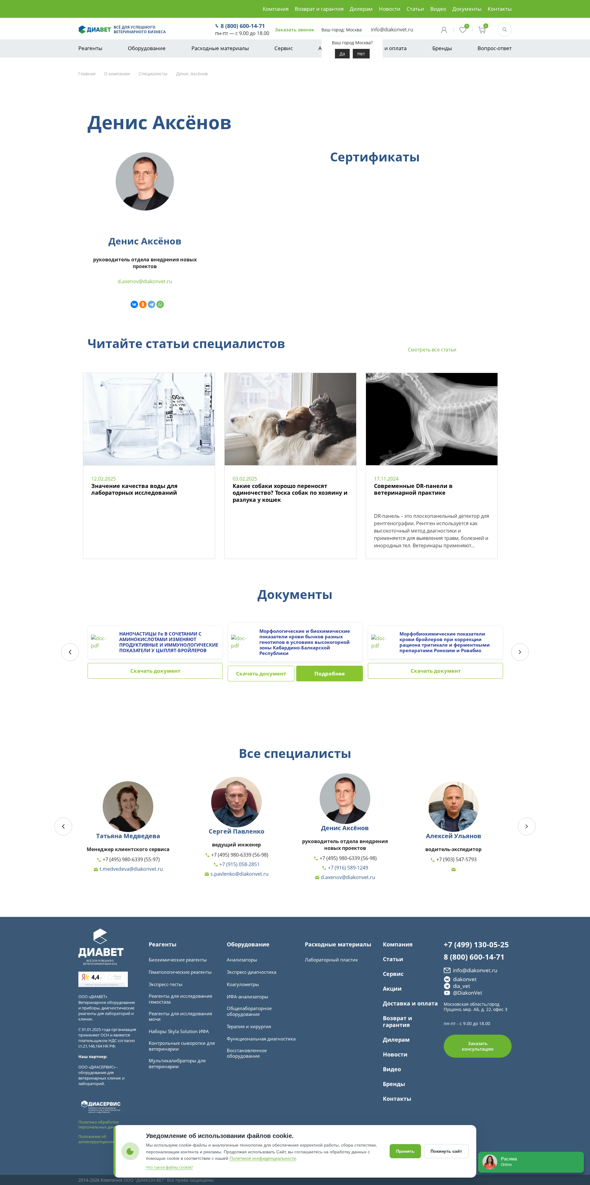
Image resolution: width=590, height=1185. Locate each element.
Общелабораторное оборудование (249, 1011)
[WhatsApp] (160, 304)
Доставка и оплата (383, 48)
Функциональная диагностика (261, 1039)
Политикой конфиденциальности (263, 1158)
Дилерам (361, 8)
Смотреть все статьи (432, 349)
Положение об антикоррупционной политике (108, 1139)
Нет (361, 54)
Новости (389, 8)
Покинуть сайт (446, 1151)
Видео (438, 8)
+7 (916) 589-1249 (347, 868)
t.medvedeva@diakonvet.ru (130, 869)
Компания (276, 8)
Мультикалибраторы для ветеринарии (177, 1063)
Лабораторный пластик (331, 960)
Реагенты (90, 48)
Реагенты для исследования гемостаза (180, 999)
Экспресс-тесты (166, 984)
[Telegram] (151, 304)
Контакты (500, 8)
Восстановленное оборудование (247, 1053)
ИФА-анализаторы (247, 997)
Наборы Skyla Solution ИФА (179, 1031)
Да (342, 54)
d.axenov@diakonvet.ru (145, 281)
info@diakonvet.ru (392, 29)
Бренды (442, 48)
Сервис (283, 48)
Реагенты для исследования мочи (180, 1016)
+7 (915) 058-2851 (239, 864)
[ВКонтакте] (134, 304)
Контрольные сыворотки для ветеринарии (182, 1046)
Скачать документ (155, 670)
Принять (405, 1151)
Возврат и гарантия (319, 8)
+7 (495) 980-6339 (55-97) (130, 859)
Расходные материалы (220, 48)
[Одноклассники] (143, 304)
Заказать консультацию (478, 1046)
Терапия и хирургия (249, 1026)
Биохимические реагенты (178, 960)
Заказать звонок (294, 30)
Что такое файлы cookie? (169, 1167)
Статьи (415, 8)
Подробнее (329, 673)
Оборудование (147, 48)
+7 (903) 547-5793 (456, 859)
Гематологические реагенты (180, 972)
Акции (392, 988)
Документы (467, 8)
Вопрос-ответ (495, 48)
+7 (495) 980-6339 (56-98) (239, 855)
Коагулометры (243, 984)
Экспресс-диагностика (251, 972)
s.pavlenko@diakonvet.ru (239, 874)
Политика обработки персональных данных (100, 1125)
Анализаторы (242, 960)
